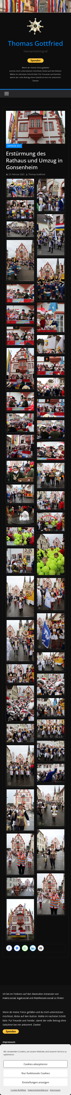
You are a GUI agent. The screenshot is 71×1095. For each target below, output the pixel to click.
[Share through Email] (41, 948)
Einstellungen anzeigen (35, 1082)
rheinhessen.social (43, 998)
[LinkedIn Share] (33, 948)
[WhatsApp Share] (25, 948)
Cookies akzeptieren (35, 1064)
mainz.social (9, 998)
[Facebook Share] (9, 948)
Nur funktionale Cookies (35, 1073)
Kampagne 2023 (14, 146)
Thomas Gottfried (35, 43)
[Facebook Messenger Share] (17, 948)
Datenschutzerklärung (38, 1090)
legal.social (23, 998)
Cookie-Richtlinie (18, 1090)
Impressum (55, 1090)
